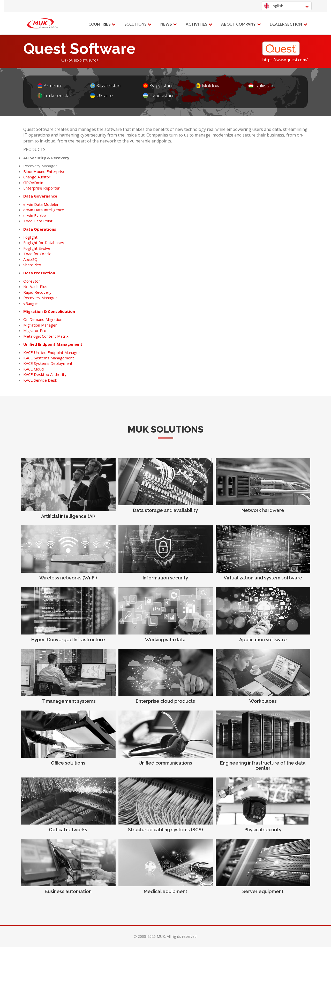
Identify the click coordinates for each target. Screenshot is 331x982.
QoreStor (31, 281)
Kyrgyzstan (160, 85)
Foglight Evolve (36, 248)
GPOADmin (33, 182)
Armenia (52, 85)
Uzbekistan (161, 95)
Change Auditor (36, 176)
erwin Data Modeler (41, 204)
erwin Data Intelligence (43, 209)
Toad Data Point (37, 220)
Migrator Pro (34, 330)
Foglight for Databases (43, 242)
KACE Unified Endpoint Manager (51, 352)
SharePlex (32, 264)
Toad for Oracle (37, 253)
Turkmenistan (58, 95)
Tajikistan (264, 85)
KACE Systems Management (48, 357)
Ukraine (104, 95)
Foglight (30, 237)
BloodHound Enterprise (44, 171)
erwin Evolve (34, 215)
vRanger (30, 303)
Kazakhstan (108, 85)
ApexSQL (31, 259)
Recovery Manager (40, 297)
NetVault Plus (35, 286)
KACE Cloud (33, 369)
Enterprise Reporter (41, 188)
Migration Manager (40, 325)
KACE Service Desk (40, 380)
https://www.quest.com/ (285, 60)
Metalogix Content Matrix (46, 336)
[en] (42, 23)
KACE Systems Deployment (47, 363)
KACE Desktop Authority (44, 374)
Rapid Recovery (37, 292)
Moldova (211, 85)
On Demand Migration (42, 319)
